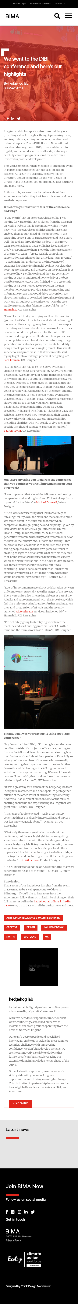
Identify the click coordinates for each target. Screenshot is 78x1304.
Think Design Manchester (36, 1286)
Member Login (19, 4)
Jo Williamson (30, 860)
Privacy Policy (13, 1241)
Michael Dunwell (46, 502)
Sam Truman (12, 360)
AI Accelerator (24, 611)
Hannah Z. (10, 309)
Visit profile (20, 1103)
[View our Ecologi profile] (39, 1260)
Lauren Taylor (12, 431)
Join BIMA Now (24, 1187)
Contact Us (60, 4)
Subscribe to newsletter (40, 4)
